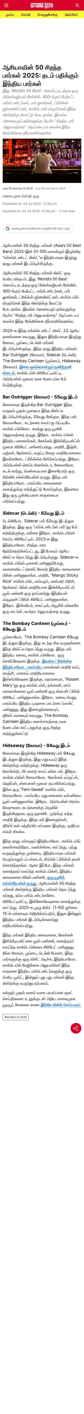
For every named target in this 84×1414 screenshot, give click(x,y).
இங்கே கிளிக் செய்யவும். (61, 1004)
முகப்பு (10, 14)
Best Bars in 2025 (16, 1017)
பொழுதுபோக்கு (48, 14)
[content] (42, 667)
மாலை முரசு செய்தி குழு (21, 196)
